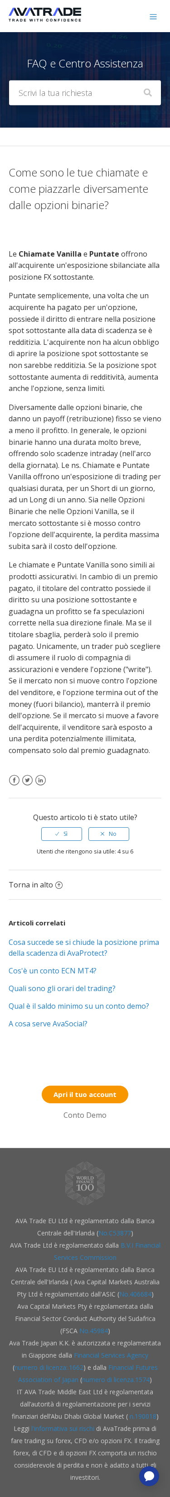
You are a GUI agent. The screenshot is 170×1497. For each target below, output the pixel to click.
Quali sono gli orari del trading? (62, 988)
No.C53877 (114, 1233)
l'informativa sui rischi (63, 1428)
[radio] (61, 834)
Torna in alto (31, 885)
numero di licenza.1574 (116, 1379)
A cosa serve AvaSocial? (48, 1024)
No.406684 (135, 1294)
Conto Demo (85, 1115)
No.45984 (93, 1330)
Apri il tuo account (85, 1094)
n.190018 (142, 1416)
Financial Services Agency (111, 1355)
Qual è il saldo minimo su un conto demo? (79, 1006)
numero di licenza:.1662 (49, 1367)
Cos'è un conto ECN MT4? (53, 971)
